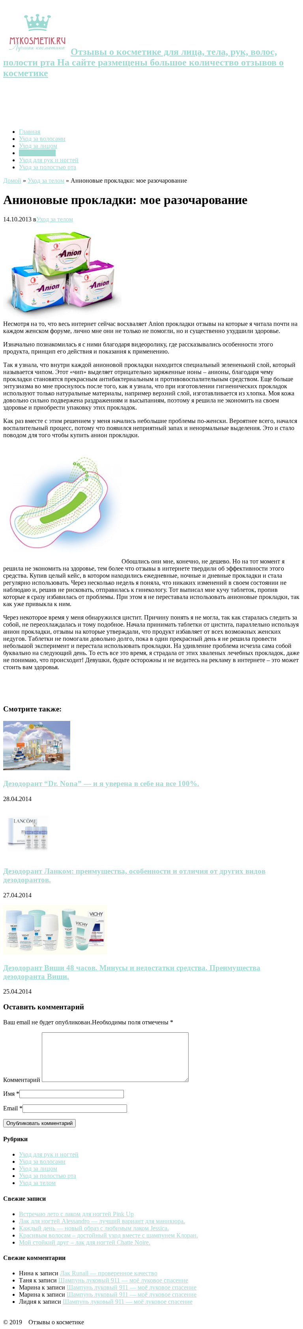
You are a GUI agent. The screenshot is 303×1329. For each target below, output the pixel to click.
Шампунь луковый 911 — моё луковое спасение (123, 1280)
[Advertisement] (151, 104)
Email (10, 1108)
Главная (29, 131)
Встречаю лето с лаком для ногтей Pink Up (76, 1214)
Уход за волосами (42, 138)
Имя (9, 1093)
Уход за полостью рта (47, 167)
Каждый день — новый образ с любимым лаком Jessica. (94, 1228)
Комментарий (21, 1079)
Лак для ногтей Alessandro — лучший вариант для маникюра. (102, 1221)
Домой (12, 180)
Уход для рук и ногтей (49, 160)
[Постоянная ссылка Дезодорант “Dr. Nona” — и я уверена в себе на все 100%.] (36, 768)
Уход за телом (37, 153)
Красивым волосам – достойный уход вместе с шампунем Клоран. (108, 1235)
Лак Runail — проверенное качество (108, 1273)
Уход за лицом (38, 145)
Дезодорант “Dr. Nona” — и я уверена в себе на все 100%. (101, 783)
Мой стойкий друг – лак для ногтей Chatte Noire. (84, 1242)
